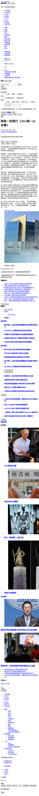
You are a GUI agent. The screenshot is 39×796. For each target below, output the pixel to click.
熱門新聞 (7, 53)
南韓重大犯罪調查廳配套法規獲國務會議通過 (18, 334)
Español (6, 703)
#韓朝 (6, 311)
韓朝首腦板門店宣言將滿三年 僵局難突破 (17, 289)
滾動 (5, 27)
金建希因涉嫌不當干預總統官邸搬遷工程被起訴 (19, 338)
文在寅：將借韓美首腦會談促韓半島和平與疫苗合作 (21, 297)
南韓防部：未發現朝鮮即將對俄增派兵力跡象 (18, 376)
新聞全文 (20, 94)
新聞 (5, 709)
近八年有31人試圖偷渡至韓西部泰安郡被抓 (18, 330)
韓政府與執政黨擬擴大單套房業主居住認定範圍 (19, 383)
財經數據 (7, 42)
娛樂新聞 (7, 55)
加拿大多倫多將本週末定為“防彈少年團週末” (18, 416)
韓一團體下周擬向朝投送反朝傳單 (15, 295)
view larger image (9, 210)
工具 (5, 741)
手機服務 (7, 73)
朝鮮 (5, 37)
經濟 (5, 31)
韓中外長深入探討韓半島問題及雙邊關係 (17, 349)
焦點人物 (7, 40)
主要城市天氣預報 (10, 72)
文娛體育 (7, 35)
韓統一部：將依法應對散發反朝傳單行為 (17, 293)
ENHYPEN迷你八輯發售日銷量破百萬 (16, 408)
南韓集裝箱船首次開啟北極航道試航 (16, 380)
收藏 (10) (7, 58)
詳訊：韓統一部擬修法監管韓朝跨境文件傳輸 (18, 299)
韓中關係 (7, 39)
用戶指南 (11, 752)
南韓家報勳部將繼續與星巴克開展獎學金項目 (18, 673)
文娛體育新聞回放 (14, 732)
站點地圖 (7, 766)
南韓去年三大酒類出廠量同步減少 (15, 387)
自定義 (32, 102)
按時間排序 (10, 98)
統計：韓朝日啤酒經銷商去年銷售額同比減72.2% (20, 300)
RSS (5, 70)
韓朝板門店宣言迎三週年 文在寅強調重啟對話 (19, 287)
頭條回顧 (7, 51)
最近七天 (25, 102)
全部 (8, 94)
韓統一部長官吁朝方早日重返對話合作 (16, 285)
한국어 (6, 696)
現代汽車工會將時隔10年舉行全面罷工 (16, 353)
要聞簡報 (7, 44)
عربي (6, 701)
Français (6, 704)
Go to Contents (5, 1)
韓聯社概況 (8, 748)
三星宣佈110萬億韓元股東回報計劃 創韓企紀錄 (19, 391)
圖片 (5, 46)
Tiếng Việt (7, 706)
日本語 (6, 699)
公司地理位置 (12, 754)
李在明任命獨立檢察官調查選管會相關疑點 (18, 342)
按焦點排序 (20, 98)
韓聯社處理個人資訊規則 (12, 77)
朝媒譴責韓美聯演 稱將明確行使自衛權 (16, 357)
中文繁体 (7, 694)
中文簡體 (3, 690)
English (6, 697)
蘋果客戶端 (8, 762)
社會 (5, 33)
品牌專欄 (7, 734)
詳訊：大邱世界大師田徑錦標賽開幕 (16, 404)
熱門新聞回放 (12, 730)
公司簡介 (7, 75)
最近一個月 (15, 102)
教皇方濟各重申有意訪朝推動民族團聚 (16, 291)
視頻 (5, 48)
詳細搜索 (3, 88)
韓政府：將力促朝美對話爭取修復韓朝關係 (18, 284)
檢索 (2, 86)
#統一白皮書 (8, 309)
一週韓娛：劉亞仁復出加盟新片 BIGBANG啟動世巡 (21, 412)
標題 (13, 94)
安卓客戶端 (8, 761)
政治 (5, 29)
